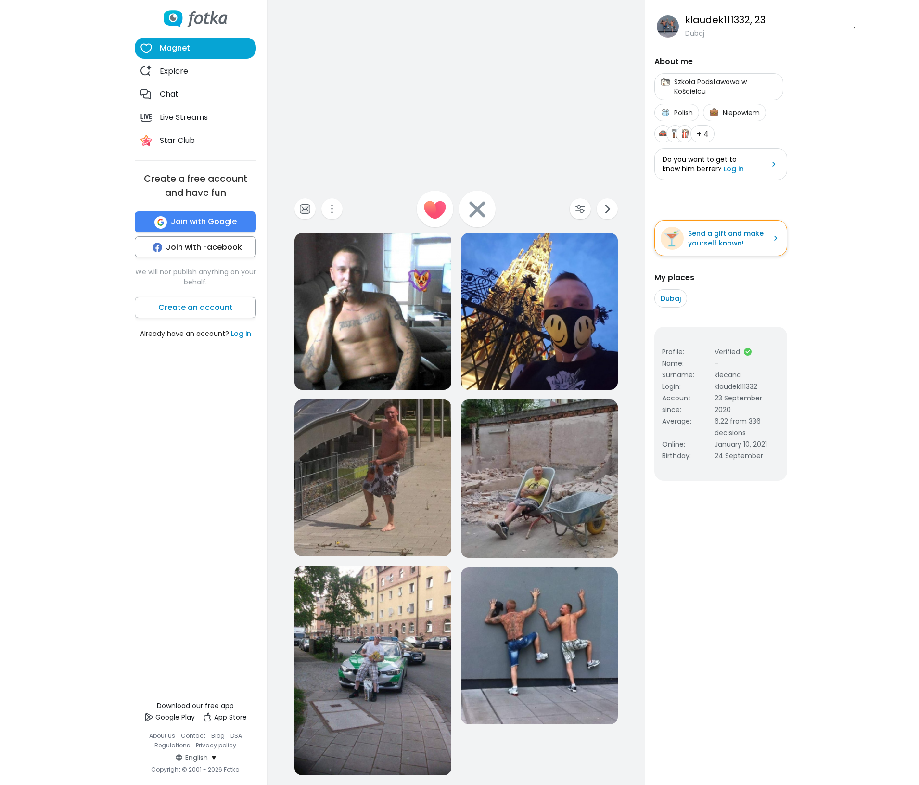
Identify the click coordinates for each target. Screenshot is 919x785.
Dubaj (671, 298)
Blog (218, 736)
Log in (241, 334)
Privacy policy (216, 745)
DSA (236, 736)
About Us (162, 736)
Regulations (172, 745)
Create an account (195, 307)
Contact (193, 736)
